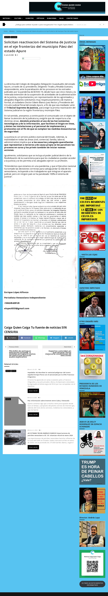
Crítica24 (40, 18)
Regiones (14, 37)
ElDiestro (30, 18)
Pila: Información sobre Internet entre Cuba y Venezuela (48, 401)
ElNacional (52, 18)
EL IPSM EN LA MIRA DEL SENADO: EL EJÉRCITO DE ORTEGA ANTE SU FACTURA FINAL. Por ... (49, 25)
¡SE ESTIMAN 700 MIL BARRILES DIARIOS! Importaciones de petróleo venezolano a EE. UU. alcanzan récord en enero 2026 (50, 434)
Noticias (6, 18)
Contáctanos (72, 18)
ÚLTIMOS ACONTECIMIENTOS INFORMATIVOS (92, 584)
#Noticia (7, 37)
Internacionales (16, 431)
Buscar (81, 35)
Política (14, 371)
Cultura (17, 18)
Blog (61, 18)
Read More (33, 391)
